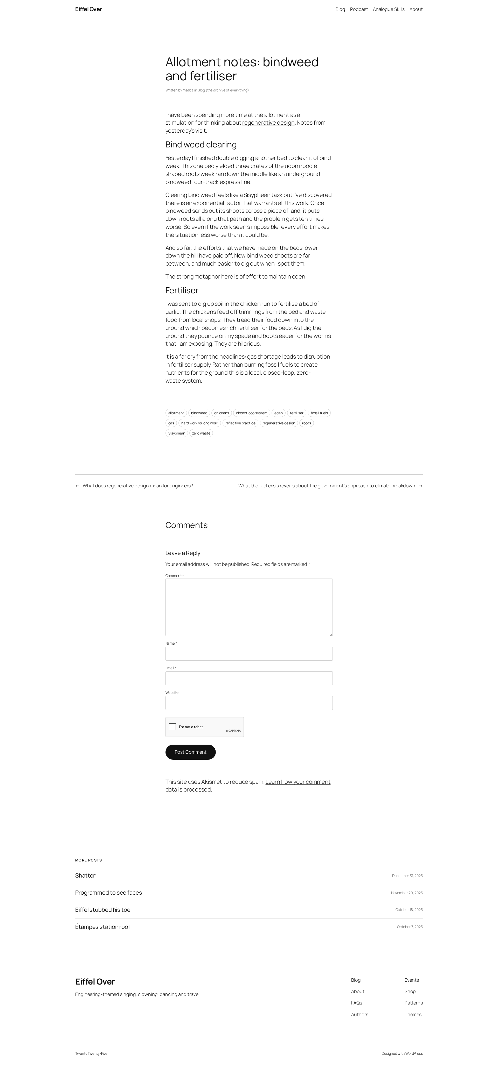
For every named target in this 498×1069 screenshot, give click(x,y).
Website (171, 692)
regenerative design (268, 122)
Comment (174, 575)
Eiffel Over (88, 9)
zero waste (201, 433)
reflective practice (240, 423)
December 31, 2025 (407, 875)
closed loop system (251, 412)
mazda (188, 90)
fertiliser (296, 412)
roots (306, 423)
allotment (176, 412)
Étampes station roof (102, 927)
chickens (221, 412)
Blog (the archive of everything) (223, 90)
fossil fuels (319, 412)
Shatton (85, 875)
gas (171, 423)
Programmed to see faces (108, 892)
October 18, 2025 (409, 909)
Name (171, 643)
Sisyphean (176, 433)
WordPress (414, 1053)
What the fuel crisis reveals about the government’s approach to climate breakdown (326, 485)
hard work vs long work (199, 423)
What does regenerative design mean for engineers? (138, 485)
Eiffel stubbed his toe (102, 910)
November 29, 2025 (407, 892)
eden (278, 412)
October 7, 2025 (410, 926)
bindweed (199, 412)
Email (170, 667)
